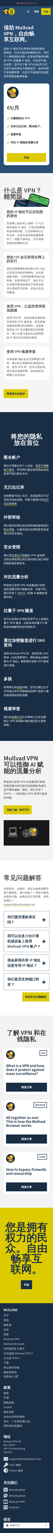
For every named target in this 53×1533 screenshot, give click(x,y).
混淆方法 (17, 717)
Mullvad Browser (14, 1344)
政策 (6, 1393)
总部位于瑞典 (20, 555)
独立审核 (9, 529)
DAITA (21, 593)
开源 (6, 1397)
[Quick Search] (28, 11)
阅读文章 (26, 1087)
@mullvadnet (17, 1489)
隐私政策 (9, 1402)
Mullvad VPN (11, 1339)
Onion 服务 (16, 1470)
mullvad (14, 1507)
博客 (6, 1334)
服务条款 (9, 1412)
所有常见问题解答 (35, 996)
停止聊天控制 (11, 1367)
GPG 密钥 (15, 1465)
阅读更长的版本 (16, 393)
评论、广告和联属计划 (17, 1421)
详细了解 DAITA (18, 809)
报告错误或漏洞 (13, 1425)
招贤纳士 (9, 1376)
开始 (46, 11)
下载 (6, 1362)
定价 (6, 1329)
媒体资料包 (10, 1372)
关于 (6, 1315)
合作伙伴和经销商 (14, 1416)
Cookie (8, 1407)
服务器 (7, 1325)
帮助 (6, 1320)
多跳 (19, 687)
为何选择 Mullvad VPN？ (18, 1353)
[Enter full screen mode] (26, 833)
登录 (36, 11)
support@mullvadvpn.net (19, 904)
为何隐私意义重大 (14, 1348)
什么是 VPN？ (12, 1358)
